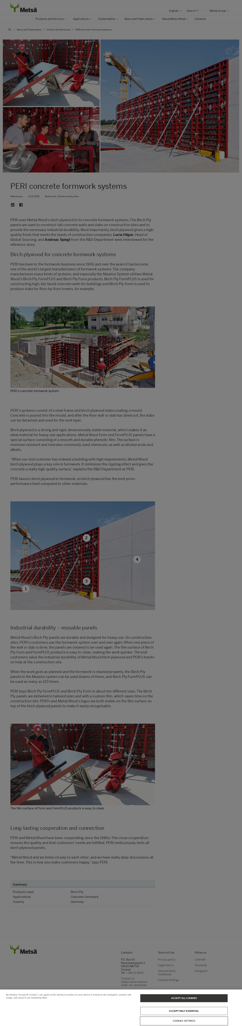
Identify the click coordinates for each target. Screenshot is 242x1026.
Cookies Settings (184, 1021)
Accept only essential (184, 1011)
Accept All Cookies (184, 998)
